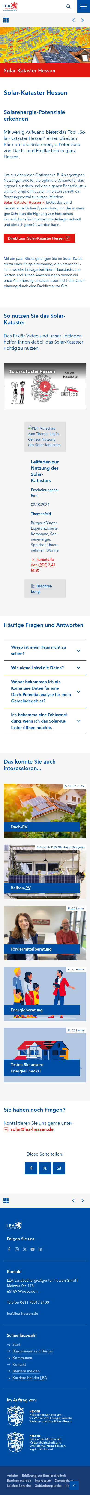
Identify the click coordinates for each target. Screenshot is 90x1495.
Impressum (43, 1480)
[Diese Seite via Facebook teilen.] (31, 1168)
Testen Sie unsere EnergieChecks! (27, 1067)
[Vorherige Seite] (73, 20)
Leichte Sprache (19, 1485)
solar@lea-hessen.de (32, 1129)
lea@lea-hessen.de (22, 1313)
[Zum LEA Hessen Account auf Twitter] (25, 1249)
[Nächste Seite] (82, 20)
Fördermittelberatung (31, 949)
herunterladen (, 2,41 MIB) (43, 565)
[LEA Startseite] (21, 6)
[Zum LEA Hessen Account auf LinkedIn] (40, 1249)
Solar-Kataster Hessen (22, 202)
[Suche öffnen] (68, 6)
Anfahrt (12, 1475)
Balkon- (21, 888)
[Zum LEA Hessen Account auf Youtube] (32, 1249)
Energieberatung (27, 1010)
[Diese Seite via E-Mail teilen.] (59, 1168)
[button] (45, 650)
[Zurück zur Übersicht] (6, 20)
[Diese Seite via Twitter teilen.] (45, 1168)
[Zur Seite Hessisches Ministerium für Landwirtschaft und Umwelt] (45, 1442)
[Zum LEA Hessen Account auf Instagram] (17, 1249)
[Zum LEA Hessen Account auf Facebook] (9, 1249)
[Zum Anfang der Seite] (74, 1485)
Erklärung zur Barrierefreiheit (44, 1475)
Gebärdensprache (48, 1485)
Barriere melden (19, 1480)
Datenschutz (64, 1480)
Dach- (19, 826)
